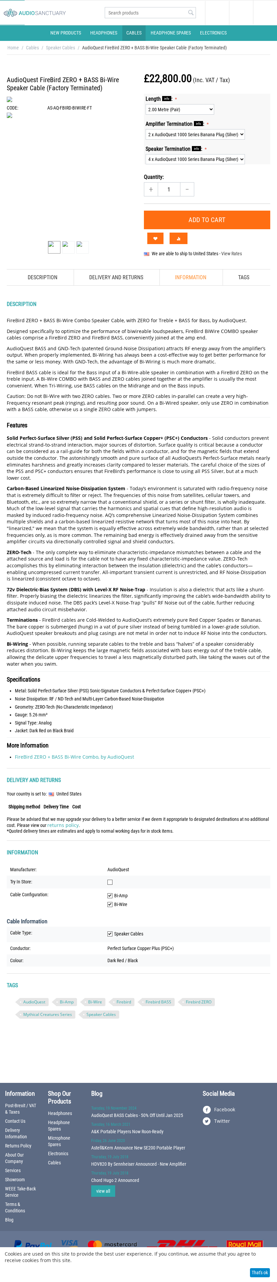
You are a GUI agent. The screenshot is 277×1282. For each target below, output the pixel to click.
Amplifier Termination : (176, 124)
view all (103, 1191)
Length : (160, 99)
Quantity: (154, 177)
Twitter (221, 1121)
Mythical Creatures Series (47, 1014)
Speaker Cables (60, 47)
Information (190, 277)
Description (42, 277)
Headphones (103, 32)
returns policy (63, 825)
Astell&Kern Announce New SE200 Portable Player (138, 1147)
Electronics (213, 32)
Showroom (15, 1179)
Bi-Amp (67, 1002)
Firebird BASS (158, 1002)
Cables (134, 32)
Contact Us (15, 1121)
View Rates (231, 253)
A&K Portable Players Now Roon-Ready (127, 1131)
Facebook (224, 1109)
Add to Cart (206, 220)
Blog (9, 1219)
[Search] (190, 13)
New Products (65, 32)
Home (13, 47)
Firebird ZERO (198, 1002)
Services (13, 1170)
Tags (243, 277)
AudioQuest (34, 1002)
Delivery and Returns (116, 277)
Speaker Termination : (175, 149)
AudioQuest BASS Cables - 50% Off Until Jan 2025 (137, 1115)
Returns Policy (18, 1145)
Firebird (124, 1002)
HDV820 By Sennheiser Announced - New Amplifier (138, 1164)
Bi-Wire (95, 1002)
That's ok (260, 1272)
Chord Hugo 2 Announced (115, 1180)
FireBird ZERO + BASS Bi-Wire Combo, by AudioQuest (74, 757)
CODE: (12, 108)
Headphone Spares (171, 32)
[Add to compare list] (178, 238)
